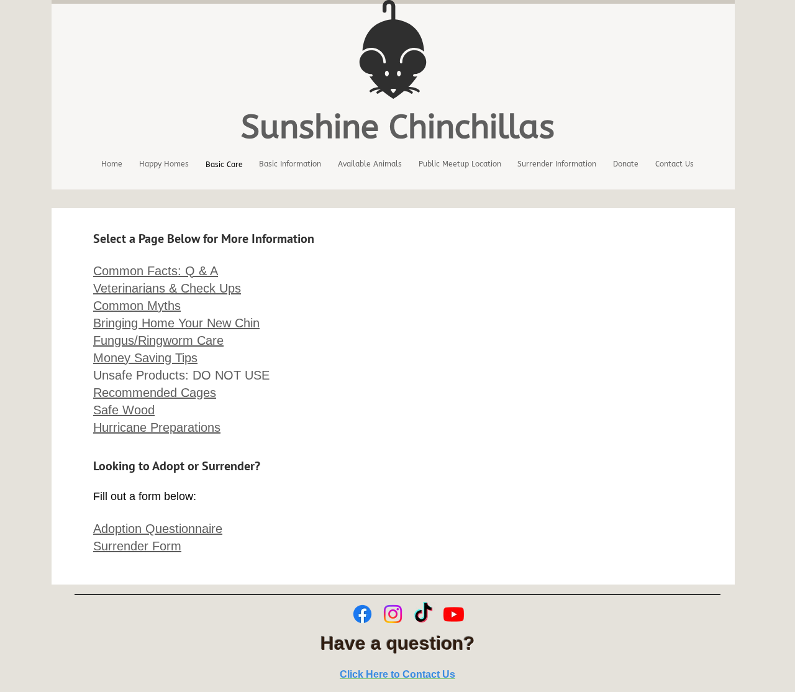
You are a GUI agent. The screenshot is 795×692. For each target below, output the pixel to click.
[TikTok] (423, 614)
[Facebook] (362, 614)
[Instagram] (393, 614)
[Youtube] (454, 614)
